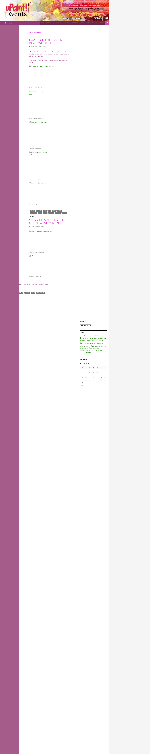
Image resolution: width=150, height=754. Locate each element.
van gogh (96, 350)
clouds (91, 340)
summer (99, 348)
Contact (101, 22)
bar (96, 336)
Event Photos (74, 22)
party (45, 212)
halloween (34, 212)
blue (93, 338)
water (81, 353)
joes (97, 343)
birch (9, 292)
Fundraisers (59, 22)
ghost (59, 210)
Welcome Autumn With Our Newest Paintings (46, 221)
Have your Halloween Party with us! (45, 41)
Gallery (66, 22)
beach (99, 336)
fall (50, 210)
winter (88, 353)
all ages (39, 210)
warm (102, 350)
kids (40, 212)
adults (32, 210)
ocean (81, 346)
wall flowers (41, 292)
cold (94, 340)
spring (86, 348)
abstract (82, 336)
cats (81, 340)
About (42, 22)
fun (54, 210)
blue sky (95, 338)
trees (33, 292)
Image (32, 46)
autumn (3, 292)
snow (105, 346)
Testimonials (89, 22)
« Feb (82, 385)
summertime (83, 350)
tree (88, 350)
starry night (92, 348)
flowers (20, 292)
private (51, 212)
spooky (64, 212)
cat (105, 338)
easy (96, 340)
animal (93, 336)
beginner (84, 338)
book (99, 338)
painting (86, 346)
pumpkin (58, 212)
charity (83, 340)
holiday (93, 343)
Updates (31, 37)
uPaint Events (7, 23)
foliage (27, 292)
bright (102, 338)
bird (90, 338)
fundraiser (87, 343)
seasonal (101, 346)
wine (85, 353)
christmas (88, 340)
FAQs (96, 22)
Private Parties (50, 22)
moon (101, 343)
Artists (82, 22)
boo (45, 210)
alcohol (86, 335)
